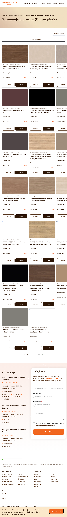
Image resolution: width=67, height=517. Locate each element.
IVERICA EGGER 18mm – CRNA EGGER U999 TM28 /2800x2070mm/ (13, 288)
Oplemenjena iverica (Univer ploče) (11, 64)
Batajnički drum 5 (9, 435)
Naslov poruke (37, 401)
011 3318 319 (5, 399)
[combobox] (59, 33)
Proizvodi (10, 15)
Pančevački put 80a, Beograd (12, 383)
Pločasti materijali (19, 15)
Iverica (28, 15)
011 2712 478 (17, 395)
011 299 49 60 (16, 397)
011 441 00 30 (6, 447)
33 (39, 354)
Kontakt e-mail (37, 393)
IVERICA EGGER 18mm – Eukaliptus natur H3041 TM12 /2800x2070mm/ (40, 288)
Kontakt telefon (54, 385)
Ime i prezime (36, 385)
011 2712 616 (5, 423)
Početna (4, 15)
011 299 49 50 (6, 395)
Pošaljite (48, 432)
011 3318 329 (5, 397)
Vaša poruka (36, 410)
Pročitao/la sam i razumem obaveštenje (50, 425)
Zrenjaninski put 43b (10, 411)
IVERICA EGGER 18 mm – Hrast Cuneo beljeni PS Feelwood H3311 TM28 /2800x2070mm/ (41, 156)
